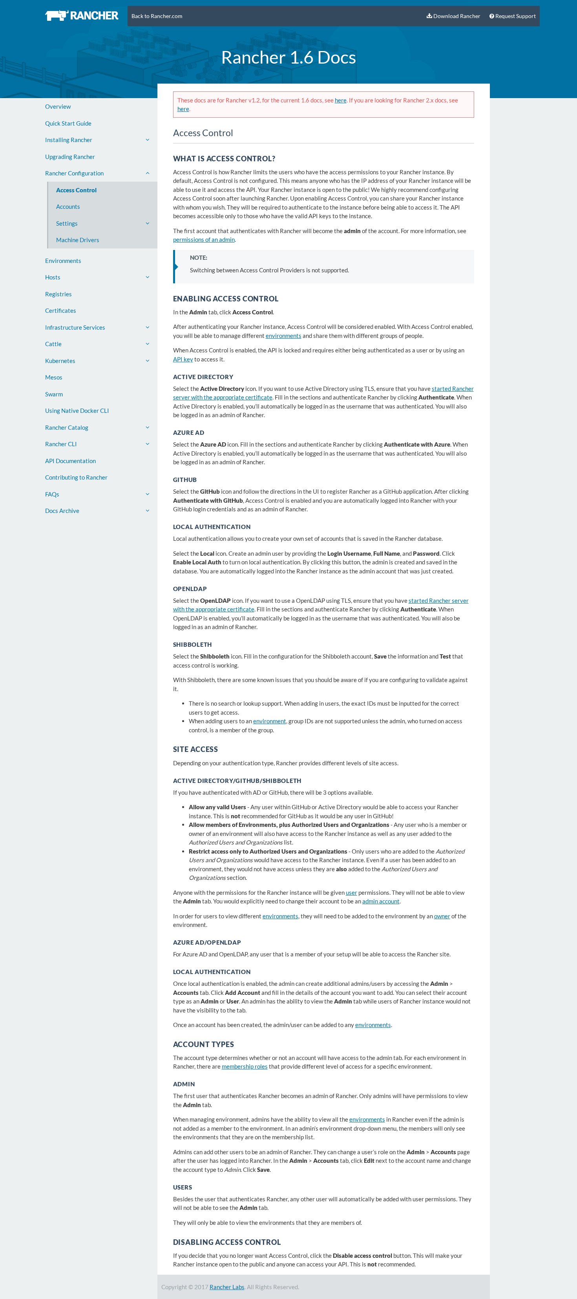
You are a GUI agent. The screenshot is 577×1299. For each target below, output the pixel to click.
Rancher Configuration (74, 173)
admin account (381, 901)
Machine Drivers (77, 239)
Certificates (60, 310)
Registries (58, 293)
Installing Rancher (68, 139)
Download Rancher (456, 16)
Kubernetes (60, 360)
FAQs (52, 494)
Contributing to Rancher (76, 477)
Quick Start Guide (68, 123)
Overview (58, 106)
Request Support (515, 16)
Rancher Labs (227, 1286)
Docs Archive (62, 510)
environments (283, 335)
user (351, 892)
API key (183, 359)
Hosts (52, 277)
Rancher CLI (61, 443)
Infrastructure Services (75, 327)
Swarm (54, 394)
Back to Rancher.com (157, 16)
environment (269, 720)
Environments (63, 260)
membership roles (245, 1066)
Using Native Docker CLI (77, 410)
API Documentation (70, 460)
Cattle (53, 343)
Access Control (76, 189)
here (341, 100)
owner (442, 916)
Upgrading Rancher (70, 156)
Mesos (53, 377)
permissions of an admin (204, 239)
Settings (67, 223)
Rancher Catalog (66, 427)
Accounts (68, 206)
